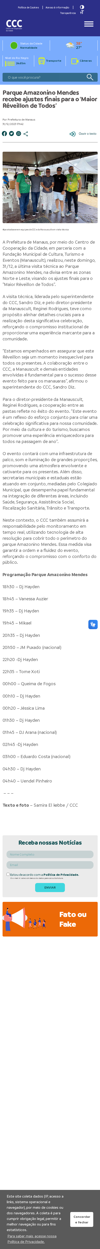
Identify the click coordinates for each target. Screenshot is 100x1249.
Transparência (68, 13)
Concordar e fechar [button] (81, 1219)
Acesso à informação (57, 7)
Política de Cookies (28, 7)
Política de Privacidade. (61, 875)
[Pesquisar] (89, 77)
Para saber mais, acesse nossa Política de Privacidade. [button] (32, 1239)
